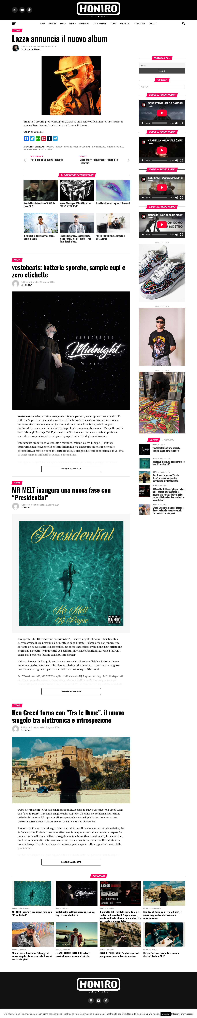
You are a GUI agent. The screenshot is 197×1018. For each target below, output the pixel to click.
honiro (68, 147)
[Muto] (176, 123)
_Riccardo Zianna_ (33, 49)
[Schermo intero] (181, 123)
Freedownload (100, 23)
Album (51, 147)
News (62, 23)
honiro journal (82, 147)
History (52, 23)
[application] (162, 113)
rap (50, 150)
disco (59, 147)
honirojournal (116, 147)
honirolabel (31, 150)
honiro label (99, 147)
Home (42, 23)
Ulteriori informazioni (182, 1014)
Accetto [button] (165, 1014)
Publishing (84, 23)
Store (113, 23)
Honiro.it (28, 285)
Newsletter (139, 23)
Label (71, 23)
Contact (153, 23)
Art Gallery (125, 23)
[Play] (142, 123)
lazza (43, 150)
